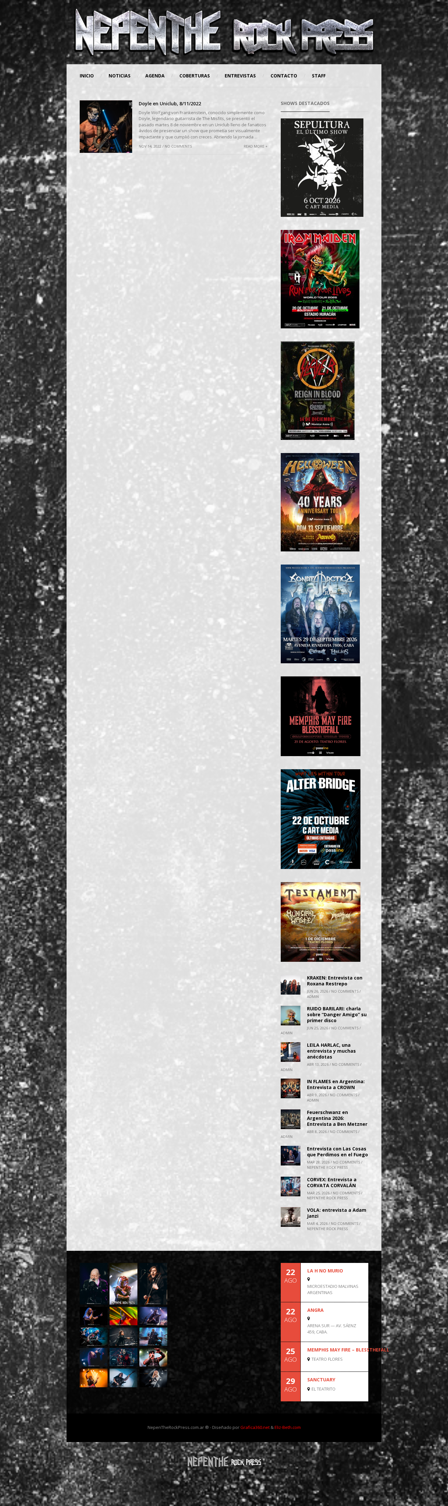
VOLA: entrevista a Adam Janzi (336, 1213)
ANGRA (315, 1310)
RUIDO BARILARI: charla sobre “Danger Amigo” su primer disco (337, 1014)
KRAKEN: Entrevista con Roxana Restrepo (334, 981)
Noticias (120, 75)
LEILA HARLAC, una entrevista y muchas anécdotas (331, 1051)
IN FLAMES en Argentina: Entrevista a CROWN (336, 1084)
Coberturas (194, 75)
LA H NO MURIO (325, 1271)
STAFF (319, 75)
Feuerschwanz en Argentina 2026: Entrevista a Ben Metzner (337, 1118)
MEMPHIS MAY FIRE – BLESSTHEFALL (348, 1350)
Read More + (256, 146)
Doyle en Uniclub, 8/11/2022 (170, 103)
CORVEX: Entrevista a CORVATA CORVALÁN (331, 1182)
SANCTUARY (321, 1379)
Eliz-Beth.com (288, 1427)
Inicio (87, 75)
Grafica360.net (255, 1427)
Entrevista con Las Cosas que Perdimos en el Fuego (337, 1151)
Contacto (284, 75)
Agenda (155, 75)
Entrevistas (240, 75)
